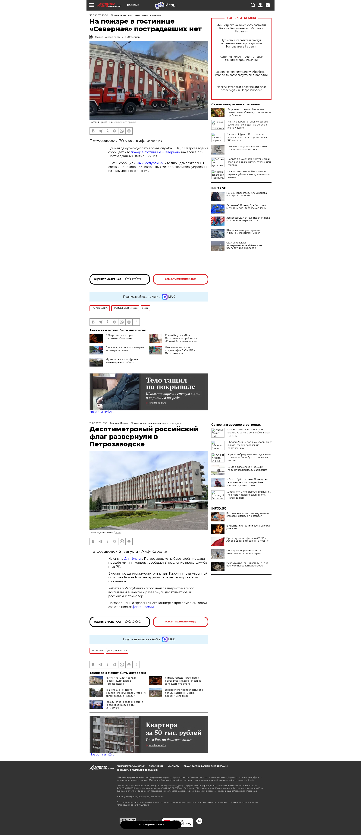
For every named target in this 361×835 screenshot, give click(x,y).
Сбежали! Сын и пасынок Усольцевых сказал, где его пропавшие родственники (250, 445)
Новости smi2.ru (102, 412)
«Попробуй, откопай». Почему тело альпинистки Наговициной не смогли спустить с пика (248, 482)
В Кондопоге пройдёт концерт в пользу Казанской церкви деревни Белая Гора (184, 692)
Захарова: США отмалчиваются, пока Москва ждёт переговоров (248, 219)
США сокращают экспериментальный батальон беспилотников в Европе (244, 245)
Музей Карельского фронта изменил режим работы (122, 361)
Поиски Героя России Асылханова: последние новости (246, 194)
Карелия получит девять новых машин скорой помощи (241, 58)
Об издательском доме (131, 766)
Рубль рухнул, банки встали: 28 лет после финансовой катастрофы (247, 564)
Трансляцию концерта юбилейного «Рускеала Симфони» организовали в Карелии (126, 692)
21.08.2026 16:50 (98, 423)
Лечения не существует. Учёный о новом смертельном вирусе (247, 148)
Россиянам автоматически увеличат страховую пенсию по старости (247, 514)
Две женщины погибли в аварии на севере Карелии (125, 349)
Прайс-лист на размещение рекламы (206, 766)
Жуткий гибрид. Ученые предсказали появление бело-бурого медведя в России (249, 457)
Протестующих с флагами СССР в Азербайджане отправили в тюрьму (247, 539)
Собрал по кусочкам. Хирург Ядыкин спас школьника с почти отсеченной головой (249, 162)
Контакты (173, 766)
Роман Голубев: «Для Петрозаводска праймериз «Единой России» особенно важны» (173, 340)
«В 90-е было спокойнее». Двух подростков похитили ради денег (247, 468)
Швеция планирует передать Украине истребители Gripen (243, 231)
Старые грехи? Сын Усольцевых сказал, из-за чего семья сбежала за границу (249, 432)
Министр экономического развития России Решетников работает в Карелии (241, 28)
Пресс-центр (156, 766)
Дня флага (132, 558)
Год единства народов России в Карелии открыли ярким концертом (124, 704)
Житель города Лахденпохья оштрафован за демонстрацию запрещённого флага (183, 680)
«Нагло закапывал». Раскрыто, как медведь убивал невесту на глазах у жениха (249, 174)
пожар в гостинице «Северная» (155, 152)
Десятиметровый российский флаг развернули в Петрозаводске (241, 88)
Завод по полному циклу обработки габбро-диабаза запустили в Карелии (241, 73)
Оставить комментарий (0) (180, 279)
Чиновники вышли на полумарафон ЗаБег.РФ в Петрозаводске (180, 350)
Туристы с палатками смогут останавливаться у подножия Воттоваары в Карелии (241, 43)
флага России (143, 607)
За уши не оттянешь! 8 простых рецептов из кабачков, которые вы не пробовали (249, 112)
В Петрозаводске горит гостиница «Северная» (119, 337)
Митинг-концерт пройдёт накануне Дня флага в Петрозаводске (121, 680)
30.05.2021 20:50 (98, 15)
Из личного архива (125, 122)
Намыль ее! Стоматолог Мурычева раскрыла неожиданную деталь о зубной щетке (248, 124)
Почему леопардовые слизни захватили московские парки (243, 552)
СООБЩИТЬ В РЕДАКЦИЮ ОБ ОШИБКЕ (137, 770)
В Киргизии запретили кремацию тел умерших (248, 527)
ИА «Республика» (150, 163)
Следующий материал (151, 825)
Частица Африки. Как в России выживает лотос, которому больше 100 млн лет (248, 137)
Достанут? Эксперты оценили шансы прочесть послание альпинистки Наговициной (249, 494)
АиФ (118, 532)
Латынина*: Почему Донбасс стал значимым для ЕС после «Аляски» (246, 206)
